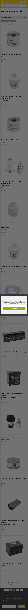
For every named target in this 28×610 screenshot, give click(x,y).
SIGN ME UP (14, 308)
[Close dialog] (25, 296)
